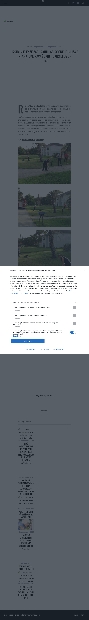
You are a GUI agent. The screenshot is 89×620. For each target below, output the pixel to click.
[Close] (84, 271)
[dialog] (44, 310)
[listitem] (44, 302)
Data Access (44, 349)
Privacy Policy (58, 349)
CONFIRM (28, 341)
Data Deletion (31, 349)
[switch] (73, 307)
